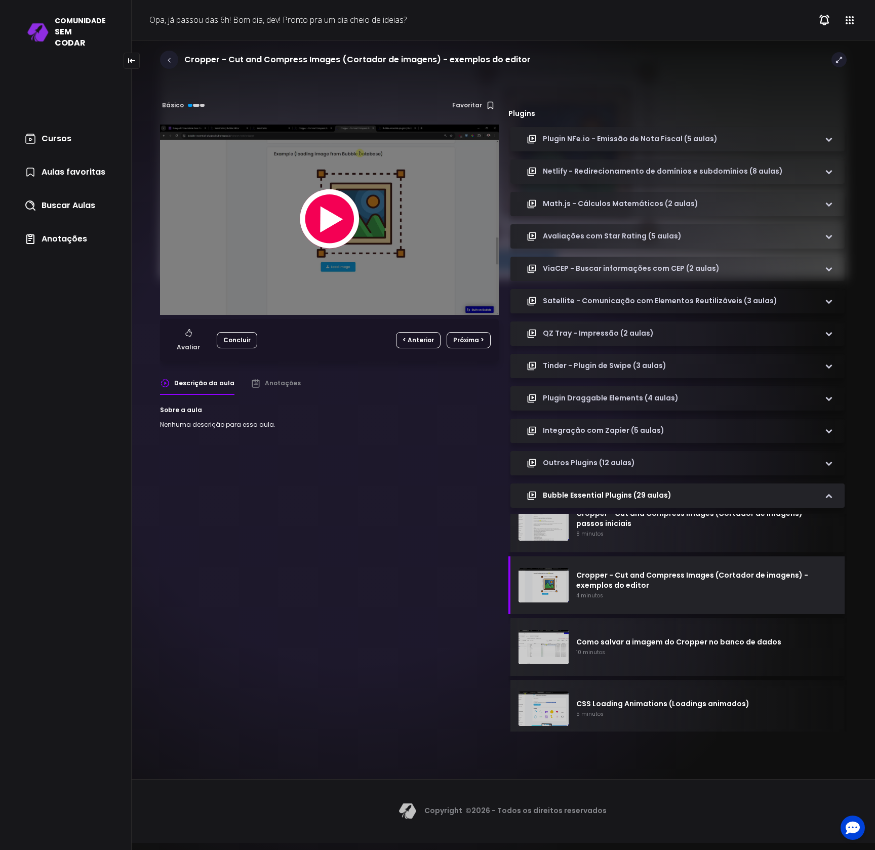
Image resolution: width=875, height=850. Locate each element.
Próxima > (468, 340)
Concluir (237, 340)
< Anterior (418, 340)
